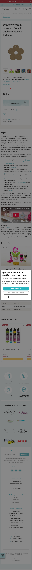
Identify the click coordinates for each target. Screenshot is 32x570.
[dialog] (16, 285)
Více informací (5, 285)
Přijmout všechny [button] (16, 289)
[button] (16, 297)
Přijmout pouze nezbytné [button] (16, 293)
